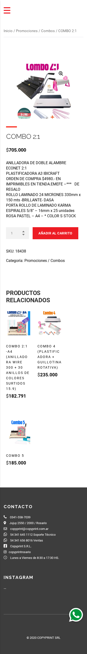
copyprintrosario (20, 552)
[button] (76, 614)
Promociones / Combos (35, 31)
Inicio (8, 31)
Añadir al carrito (55, 233)
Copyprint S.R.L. (20, 546)
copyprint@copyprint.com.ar (29, 529)
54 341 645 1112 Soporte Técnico (33, 534)
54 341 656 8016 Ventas (26, 540)
